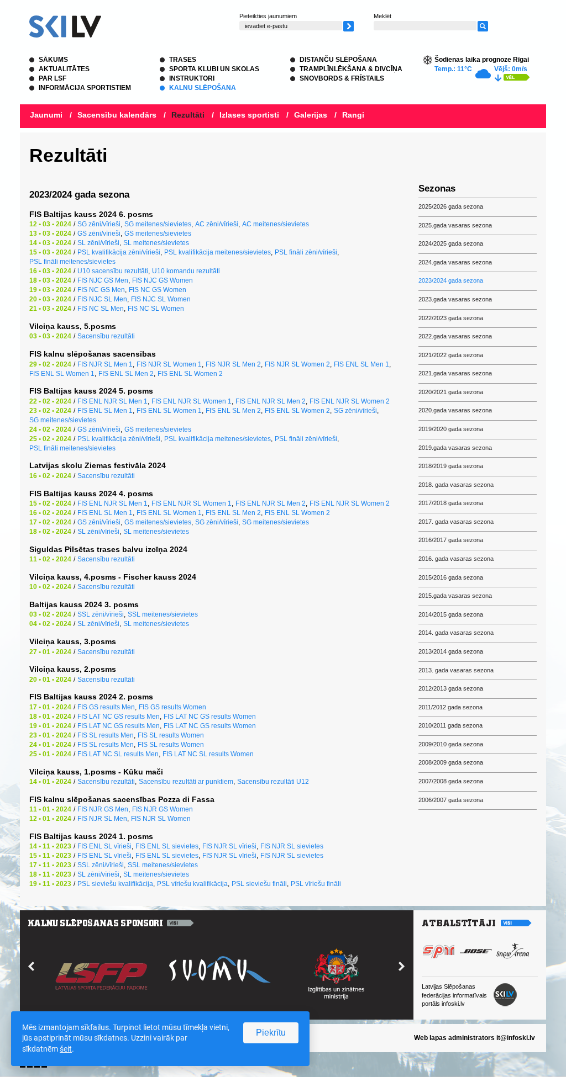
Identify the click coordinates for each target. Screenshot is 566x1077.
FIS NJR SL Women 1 (169, 364)
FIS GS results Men (106, 707)
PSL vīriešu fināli (316, 884)
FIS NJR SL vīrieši (229, 846)
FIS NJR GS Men (102, 809)
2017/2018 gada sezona (450, 503)
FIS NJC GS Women (162, 280)
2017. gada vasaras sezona (456, 521)
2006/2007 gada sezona (450, 800)
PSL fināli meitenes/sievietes (72, 262)
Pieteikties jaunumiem (268, 16)
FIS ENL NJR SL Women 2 (350, 401)
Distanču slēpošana (338, 59)
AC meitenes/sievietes (275, 224)
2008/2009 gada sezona (450, 762)
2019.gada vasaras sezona (455, 447)
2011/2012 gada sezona (450, 707)
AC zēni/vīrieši (216, 224)
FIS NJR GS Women (162, 809)
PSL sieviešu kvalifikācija (115, 884)
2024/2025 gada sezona (450, 243)
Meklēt (382, 16)
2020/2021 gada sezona (450, 392)
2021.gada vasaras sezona (455, 373)
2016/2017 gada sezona (450, 540)
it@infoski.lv (515, 1038)
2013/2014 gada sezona (450, 651)
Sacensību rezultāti (106, 336)
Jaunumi (46, 114)
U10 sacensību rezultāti (112, 271)
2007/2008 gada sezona (450, 781)
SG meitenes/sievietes (157, 224)
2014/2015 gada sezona (450, 614)
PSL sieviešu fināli (259, 884)
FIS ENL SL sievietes (166, 846)
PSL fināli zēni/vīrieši (306, 252)
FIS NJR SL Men (102, 819)
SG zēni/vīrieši (98, 224)
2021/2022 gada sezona (450, 355)
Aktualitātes (64, 69)
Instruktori (191, 78)
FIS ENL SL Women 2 (190, 374)
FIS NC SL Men (100, 308)
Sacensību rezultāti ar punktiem (186, 782)
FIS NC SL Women (156, 308)
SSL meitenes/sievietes (163, 614)
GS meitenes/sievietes (157, 233)
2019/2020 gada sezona (450, 429)
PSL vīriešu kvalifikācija (192, 884)
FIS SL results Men (105, 735)
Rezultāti (188, 114)
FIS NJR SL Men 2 (233, 364)
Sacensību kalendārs (116, 114)
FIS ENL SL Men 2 (126, 374)
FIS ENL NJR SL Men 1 (112, 401)
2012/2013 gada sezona (450, 688)
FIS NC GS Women (157, 290)
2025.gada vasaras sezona (455, 225)
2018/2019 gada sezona (450, 466)
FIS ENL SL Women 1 (62, 374)
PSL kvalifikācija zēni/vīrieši (118, 252)
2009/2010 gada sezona (450, 744)
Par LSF (52, 78)
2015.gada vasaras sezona (455, 595)
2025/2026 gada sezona (450, 206)
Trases (182, 59)
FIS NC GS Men (101, 290)
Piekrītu (271, 1032)
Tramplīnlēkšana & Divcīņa (351, 69)
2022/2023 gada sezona (450, 318)
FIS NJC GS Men (102, 280)
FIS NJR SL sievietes (291, 846)
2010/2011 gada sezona (450, 725)
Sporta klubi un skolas (214, 69)
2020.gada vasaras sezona (455, 410)
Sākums (53, 59)
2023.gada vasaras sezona (455, 299)
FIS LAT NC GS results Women (210, 716)
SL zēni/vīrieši (98, 243)
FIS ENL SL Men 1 (361, 364)
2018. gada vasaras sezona (456, 484)
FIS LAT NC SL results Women (208, 754)
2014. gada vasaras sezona (456, 632)
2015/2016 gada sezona (450, 577)
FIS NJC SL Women (161, 299)
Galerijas (310, 114)
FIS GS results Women (172, 707)
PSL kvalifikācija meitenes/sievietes (217, 252)
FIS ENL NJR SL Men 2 (270, 401)
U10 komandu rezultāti (186, 271)
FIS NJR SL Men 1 (105, 364)
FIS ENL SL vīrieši (104, 846)
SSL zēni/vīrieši (100, 614)
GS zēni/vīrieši (98, 233)
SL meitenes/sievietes (156, 243)
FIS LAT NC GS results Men (118, 716)
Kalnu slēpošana (202, 88)
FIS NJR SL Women (161, 819)
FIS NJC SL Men (102, 299)
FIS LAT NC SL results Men (118, 754)
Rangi (353, 114)
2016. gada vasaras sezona (456, 558)
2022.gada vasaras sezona (455, 336)
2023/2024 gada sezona (450, 280)
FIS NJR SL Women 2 (297, 364)
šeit (66, 1048)
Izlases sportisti (249, 114)
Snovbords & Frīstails (342, 78)
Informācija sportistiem (85, 88)
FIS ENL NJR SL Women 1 (191, 401)
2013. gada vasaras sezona (456, 670)
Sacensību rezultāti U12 (273, 782)
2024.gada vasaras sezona (455, 262)
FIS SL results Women (171, 735)
